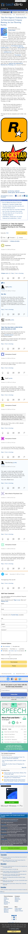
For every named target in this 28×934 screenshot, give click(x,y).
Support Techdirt (19, 910)
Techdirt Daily (14, 614)
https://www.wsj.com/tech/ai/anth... (9, 821)
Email (2, 609)
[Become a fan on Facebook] (12, 679)
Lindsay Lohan (5, 47)
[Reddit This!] (20, 196)
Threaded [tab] (12, 237)
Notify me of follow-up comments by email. (11, 654)
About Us (17, 897)
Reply (12, 273)
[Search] (27, 1)
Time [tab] (4, 237)
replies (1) (5, 273)
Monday (3, 864)
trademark (17, 191)
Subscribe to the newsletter (13, 614)
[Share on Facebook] (24, 196)
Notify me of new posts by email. (9, 658)
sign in (16, 650)
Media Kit (6, 909)
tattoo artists (21, 47)
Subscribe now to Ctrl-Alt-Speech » (14, 749)
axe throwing (11, 191)
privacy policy (20, 697)
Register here (4, 601)
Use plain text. (16, 646)
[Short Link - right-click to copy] (16, 196)
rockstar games (11, 192)
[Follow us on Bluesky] (8, 679)
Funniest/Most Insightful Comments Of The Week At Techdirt (14, 889)
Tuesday (4, 855)
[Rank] (2, 773)
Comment (4, 629)
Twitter (5, 897)
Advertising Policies (17, 899)
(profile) (10, 286)
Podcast (6, 901)
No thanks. (5, 650)
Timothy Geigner (11, 30)
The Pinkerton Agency (17, 45)
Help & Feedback (8, 908)
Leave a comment (21, 233)
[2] (3, 282)
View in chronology (19, 273)
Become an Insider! (14, 848)
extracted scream (8, 334)
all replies (14, 241)
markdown (7, 646)
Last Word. (21, 649)
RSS (7, 233)
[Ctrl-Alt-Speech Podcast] (14, 708)
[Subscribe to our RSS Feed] (16, 679)
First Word (12, 649)
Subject (3, 624)
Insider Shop (18, 909)
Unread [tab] (21, 237)
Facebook (6, 899)
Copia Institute (18, 908)
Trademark (5, 37)
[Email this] (18, 196)
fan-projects (18, 55)
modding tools (8, 52)
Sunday (3, 887)
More (1, 891)
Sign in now (17, 600)
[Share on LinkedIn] (26, 196)
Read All (24, 767)
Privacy (16, 901)
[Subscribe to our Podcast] (20, 679)
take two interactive (20, 192)
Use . (6, 646)
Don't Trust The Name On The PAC (9, 869)
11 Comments (4, 195)
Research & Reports (7, 903)
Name (2, 603)
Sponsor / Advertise (6, 911)
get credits (11, 650)
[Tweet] (22, 196)
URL (2, 618)
